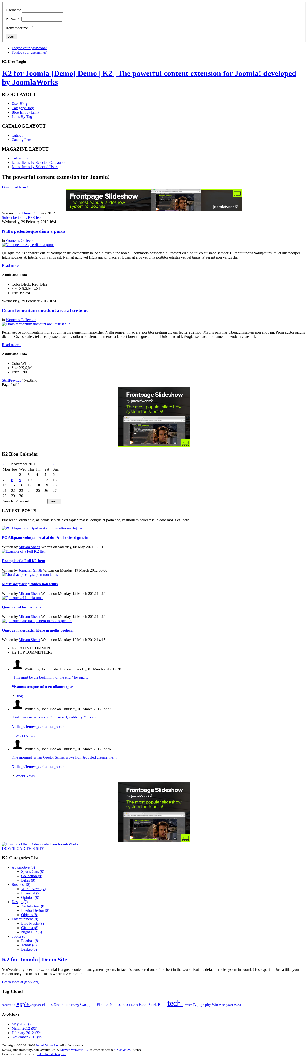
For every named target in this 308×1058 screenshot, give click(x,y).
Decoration (62, 1005)
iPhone (102, 1004)
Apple (23, 1004)
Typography (202, 1005)
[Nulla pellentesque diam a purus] (28, 245)
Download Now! (15, 187)
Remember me (17, 28)
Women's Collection (21, 240)
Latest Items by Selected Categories (38, 162)
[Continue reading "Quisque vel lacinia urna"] (22, 598)
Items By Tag (22, 117)
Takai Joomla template (51, 1054)
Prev (12, 380)
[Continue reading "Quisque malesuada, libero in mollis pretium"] (37, 621)
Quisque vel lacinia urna (21, 607)
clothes (48, 1005)
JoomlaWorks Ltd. (47, 1045)
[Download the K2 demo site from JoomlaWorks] (40, 844)
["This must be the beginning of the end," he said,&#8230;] (18, 669)
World (237, 1005)
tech (175, 1003)
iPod (112, 1005)
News (135, 1005)
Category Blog (23, 108)
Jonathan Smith (30, 570)
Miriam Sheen (29, 547)
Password (13, 19)
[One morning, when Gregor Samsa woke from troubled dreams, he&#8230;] (18, 749)
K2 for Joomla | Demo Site (34, 959)
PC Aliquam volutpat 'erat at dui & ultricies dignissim (45, 537)
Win (215, 1005)
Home (27, 213)
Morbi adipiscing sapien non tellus (30, 584)
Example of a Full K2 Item (23, 561)
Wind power (226, 1005)
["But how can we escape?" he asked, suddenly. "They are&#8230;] (18, 709)
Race (143, 1004)
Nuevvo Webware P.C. (74, 1050)
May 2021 (22, 1024)
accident (7, 1005)
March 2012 (24, 1028)
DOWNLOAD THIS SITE (23, 848)
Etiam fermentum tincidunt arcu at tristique (45, 310)
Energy (75, 1005)
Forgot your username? (29, 52)
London (123, 1004)
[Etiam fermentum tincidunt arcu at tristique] (36, 324)
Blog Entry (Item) (25, 112)
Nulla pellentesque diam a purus (33, 231)
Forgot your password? (29, 48)
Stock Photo (157, 1005)
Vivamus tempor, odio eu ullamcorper (42, 687)
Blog (19, 696)
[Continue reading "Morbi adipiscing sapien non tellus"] (30, 574)
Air (14, 1005)
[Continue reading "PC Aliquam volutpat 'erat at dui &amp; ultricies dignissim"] (44, 528)
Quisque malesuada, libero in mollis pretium (37, 630)
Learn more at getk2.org (20, 982)
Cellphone (36, 1005)
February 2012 (26, 1033)
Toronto (188, 1005)
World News (25, 736)
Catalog (17, 135)
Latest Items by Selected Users (35, 167)
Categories (20, 158)
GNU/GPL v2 (123, 1050)
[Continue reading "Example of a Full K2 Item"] (24, 551)
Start (5, 380)
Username (13, 10)
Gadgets (88, 1004)
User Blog (19, 104)
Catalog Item (21, 140)
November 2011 (27, 1037)
